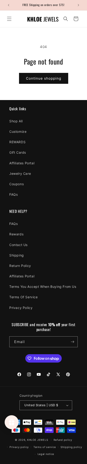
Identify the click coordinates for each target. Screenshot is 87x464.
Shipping (16, 255)
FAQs (13, 194)
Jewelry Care (20, 173)
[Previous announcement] (8, 5)
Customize (17, 131)
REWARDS (17, 142)
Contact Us (18, 245)
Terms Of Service (23, 297)
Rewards (16, 234)
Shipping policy (71, 447)
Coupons (16, 184)
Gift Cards (17, 152)
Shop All (16, 121)
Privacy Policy (20, 308)
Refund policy (63, 439)
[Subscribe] (72, 341)
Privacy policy (19, 447)
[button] (9, 19)
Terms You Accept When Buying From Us (42, 287)
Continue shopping (43, 78)
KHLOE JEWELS (37, 439)
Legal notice (46, 454)
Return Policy (20, 266)
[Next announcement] (78, 5)
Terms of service (44, 447)
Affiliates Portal (21, 163)
